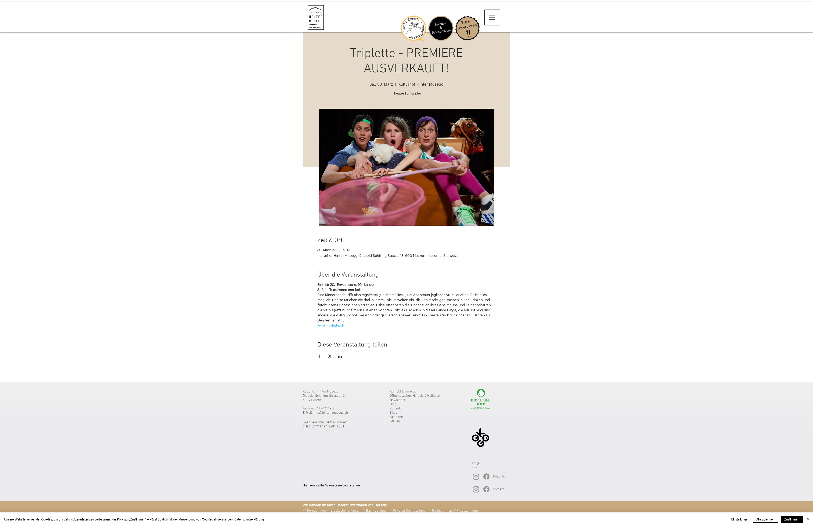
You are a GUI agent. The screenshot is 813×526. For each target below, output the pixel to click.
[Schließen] (807, 519)
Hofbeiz (498, 489)
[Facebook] (486, 476)
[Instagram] (476, 476)
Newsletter (397, 400)
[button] (492, 17)
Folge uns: (476, 465)
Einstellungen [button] (740, 519)
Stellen (395, 421)
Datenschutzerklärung (249, 519)
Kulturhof (500, 477)
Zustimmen (791, 519)
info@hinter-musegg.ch (331, 413)
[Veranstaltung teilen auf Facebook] (319, 356)
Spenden (396, 417)
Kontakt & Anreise (403, 392)
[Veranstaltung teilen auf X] (330, 356)
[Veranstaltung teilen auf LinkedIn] (340, 356)
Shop (393, 413)
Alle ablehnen (765, 519)
